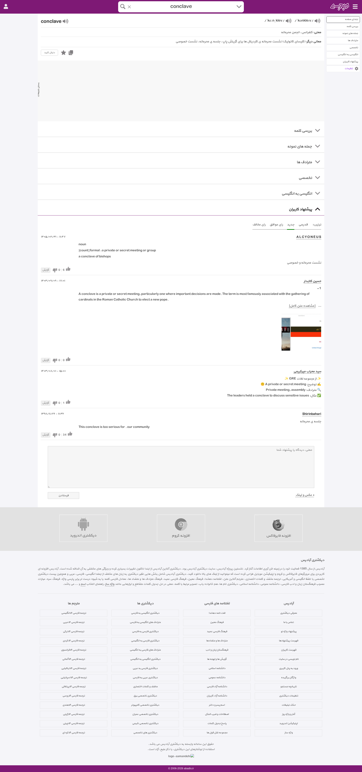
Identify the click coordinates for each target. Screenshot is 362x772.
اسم (83, 584)
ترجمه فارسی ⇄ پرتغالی (73, 686)
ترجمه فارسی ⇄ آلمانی (73, 659)
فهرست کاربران (288, 650)
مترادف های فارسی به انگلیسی (145, 650)
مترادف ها (353, 40)
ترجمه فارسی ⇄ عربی (73, 622)
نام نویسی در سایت (289, 659)
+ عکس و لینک (305, 495)
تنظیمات (349, 68)
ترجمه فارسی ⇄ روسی (73, 696)
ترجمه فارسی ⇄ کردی (73, 641)
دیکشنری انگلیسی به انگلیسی (145, 659)
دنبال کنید (49, 52)
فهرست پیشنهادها (288, 641)
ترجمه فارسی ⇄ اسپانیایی (74, 677)
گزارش (45, 270)
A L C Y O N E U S (308, 237)
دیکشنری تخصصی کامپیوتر (145, 705)
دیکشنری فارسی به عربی (145, 668)
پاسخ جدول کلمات (216, 723)
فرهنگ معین (217, 622)
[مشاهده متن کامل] (302, 305)
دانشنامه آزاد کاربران (217, 696)
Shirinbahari (311, 414)
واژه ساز (109, 584)
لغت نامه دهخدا (217, 613)
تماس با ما (288, 622)
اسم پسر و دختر (217, 705)
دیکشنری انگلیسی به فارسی (145, 613)
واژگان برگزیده (288, 677)
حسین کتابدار (312, 281)
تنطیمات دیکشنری (288, 696)
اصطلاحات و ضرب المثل (217, 714)
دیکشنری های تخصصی (145, 733)
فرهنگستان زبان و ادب (217, 650)
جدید (290, 224)
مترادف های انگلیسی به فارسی (145, 622)
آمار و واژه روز (288, 714)
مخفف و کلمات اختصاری (145, 686)
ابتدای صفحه (351, 19)
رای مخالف (258, 224)
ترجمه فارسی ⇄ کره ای (73, 733)
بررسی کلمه (352, 26)
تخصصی (353, 47)
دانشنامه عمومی (216, 677)
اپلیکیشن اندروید (288, 723)
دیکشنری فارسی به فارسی (145, 631)
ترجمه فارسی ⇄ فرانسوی (73, 650)
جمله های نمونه (350, 33)
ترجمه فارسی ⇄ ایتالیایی (73, 668)
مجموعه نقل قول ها (217, 733)
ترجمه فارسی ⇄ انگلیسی (73, 613)
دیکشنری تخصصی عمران (145, 714)
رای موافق (276, 224)
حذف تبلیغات (289, 705)
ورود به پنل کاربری (288, 668)
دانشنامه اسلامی (216, 668)
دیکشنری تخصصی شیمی (145, 723)
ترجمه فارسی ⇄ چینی (73, 723)
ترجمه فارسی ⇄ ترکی (73, 631)
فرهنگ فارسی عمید (217, 631)
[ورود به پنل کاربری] (5, 6)
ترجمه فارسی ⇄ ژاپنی (73, 714)
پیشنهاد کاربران (350, 61)
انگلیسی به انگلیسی (348, 54)
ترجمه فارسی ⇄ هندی (73, 705)
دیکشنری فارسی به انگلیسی (145, 641)
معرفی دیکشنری (288, 613)
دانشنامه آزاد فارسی (217, 686)
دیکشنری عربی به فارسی (145, 677)
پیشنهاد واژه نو (288, 631)
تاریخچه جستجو (288, 686)
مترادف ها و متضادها (217, 641)
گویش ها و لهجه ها (217, 659)
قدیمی (303, 224)
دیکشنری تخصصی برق (145, 696)
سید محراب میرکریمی (307, 371)
